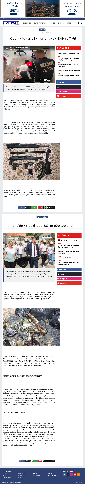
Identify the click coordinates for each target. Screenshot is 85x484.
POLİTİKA (20, 475)
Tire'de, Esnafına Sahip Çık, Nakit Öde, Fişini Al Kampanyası (68, 59)
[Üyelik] (81, 19)
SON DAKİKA (15, 19)
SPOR (69, 23)
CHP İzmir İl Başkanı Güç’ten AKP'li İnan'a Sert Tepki (68, 76)
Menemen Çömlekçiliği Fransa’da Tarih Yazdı (68, 65)
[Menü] (78, 23)
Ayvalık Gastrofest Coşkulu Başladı (69, 71)
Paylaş (22, 207)
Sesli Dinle (51, 207)
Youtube (63, 96)
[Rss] (78, 474)
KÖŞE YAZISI (27, 23)
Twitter (61, 87)
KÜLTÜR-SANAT (36, 475)
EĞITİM (19, 477)
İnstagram (63, 91)
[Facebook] (64, 474)
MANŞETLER (24, 19)
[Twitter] (68, 474)
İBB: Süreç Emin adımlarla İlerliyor (68, 54)
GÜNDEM (51, 23)
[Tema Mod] (81, 23)
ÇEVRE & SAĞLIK (42, 217)
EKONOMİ (61, 23)
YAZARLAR (6, 19)
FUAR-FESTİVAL (39, 23)
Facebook (62, 82)
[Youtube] (75, 474)
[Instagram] (71, 474)
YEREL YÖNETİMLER (52, 475)
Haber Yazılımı (79, 482)
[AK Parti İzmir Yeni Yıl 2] (42, 8)
